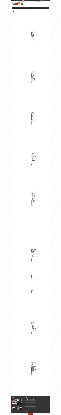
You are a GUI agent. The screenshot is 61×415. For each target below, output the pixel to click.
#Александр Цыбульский (33, 28)
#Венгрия (32, 73)
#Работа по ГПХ (32, 292)
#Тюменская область (33, 359)
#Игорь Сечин (32, 164)
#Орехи (31, 259)
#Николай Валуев (32, 247)
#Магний (32, 205)
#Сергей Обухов (32, 324)
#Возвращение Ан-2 (33, 83)
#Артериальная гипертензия (33, 43)
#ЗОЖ (31, 162)
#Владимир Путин (33, 80)
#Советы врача (32, 329)
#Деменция (32, 123)
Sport (21, 0)
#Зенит (31, 161)
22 (33, 402)
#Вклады (32, 77)
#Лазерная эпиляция (33, 200)
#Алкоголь (32, 32)
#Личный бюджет (32, 203)
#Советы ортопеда (33, 333)
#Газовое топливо (32, 108)
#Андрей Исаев (32, 34)
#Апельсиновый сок (33, 40)
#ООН (31, 258)
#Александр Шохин (33, 29)
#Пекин (31, 263)
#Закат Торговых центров (33, 156)
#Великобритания (32, 72)
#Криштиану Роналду (33, 196)
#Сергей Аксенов (32, 322)
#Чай (31, 372)
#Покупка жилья (32, 276)
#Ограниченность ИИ (33, 252)
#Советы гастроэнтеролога (33, 330)
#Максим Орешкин (33, 206)
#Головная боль (32, 117)
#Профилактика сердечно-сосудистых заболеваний (34, 290)
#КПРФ (31, 192)
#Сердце (32, 325)
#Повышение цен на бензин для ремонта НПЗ (35, 274)
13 (30, 401)
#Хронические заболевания (33, 366)
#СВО (31, 319)
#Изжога (32, 165)
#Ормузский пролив (33, 260)
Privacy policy (26, 409)
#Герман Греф (32, 113)
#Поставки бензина (33, 277)
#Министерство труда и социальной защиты (34, 224)
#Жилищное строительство (33, 151)
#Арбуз (31, 42)
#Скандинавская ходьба (33, 328)
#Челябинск (32, 373)
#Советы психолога (33, 334)
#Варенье (32, 70)
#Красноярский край (33, 193)
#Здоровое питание (33, 160)
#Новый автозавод (33, 250)
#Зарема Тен (32, 159)
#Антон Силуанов (32, 39)
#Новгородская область (33, 249)
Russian (27, 0)
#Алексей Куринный (33, 30)
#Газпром (32, 109)
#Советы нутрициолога (33, 332)
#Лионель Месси (32, 202)
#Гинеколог (32, 115)
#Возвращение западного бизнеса (34, 84)
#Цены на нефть (32, 368)
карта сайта (26, 410)
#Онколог (32, 255)
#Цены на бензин (32, 367)
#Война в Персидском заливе (34, 86)
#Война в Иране (32, 85)
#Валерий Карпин (32, 69)
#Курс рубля (32, 199)
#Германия (32, 114)
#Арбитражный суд (33, 41)
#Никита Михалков (33, 245)
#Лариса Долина (32, 201)
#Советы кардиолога (33, 331)
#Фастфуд (32, 364)
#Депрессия (32, 126)
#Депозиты (32, 125)
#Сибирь (32, 327)
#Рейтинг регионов (33, 295)
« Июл (25, 404)
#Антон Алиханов (32, 38)
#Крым (31, 197)
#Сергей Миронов (32, 323)
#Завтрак (32, 154)
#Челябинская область (33, 374)
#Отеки (31, 261)
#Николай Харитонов (33, 248)
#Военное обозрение (33, 82)
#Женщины (32, 150)
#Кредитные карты (33, 195)
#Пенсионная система (33, 264)
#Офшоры (32, 262)
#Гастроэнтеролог (32, 110)
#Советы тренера (32, 335)
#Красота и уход (32, 194)
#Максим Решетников (33, 207)
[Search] (48, 0)
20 (30, 402)
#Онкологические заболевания (34, 256)
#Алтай (31, 33)
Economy (25, 0)
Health (14, 0)
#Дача (31, 122)
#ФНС (31, 365)
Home (12, 0)
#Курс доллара (32, 198)
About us (26, 407)
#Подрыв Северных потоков (33, 275)
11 (27, 401)
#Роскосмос (32, 296)
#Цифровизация (32, 370)
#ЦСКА (31, 371)
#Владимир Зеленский (33, 78)
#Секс (31, 320)
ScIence (17, 0)
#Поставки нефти (32, 280)
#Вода (31, 81)
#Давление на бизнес (33, 121)
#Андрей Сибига (32, 36)
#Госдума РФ (32, 120)
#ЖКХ (31, 152)
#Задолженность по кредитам (34, 155)
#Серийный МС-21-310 (33, 326)
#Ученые (32, 363)
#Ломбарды (32, 204)
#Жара (31, 149)
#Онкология (32, 257)
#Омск (31, 254)
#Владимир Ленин (33, 79)
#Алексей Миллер (33, 31)
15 (33, 401)
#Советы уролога (32, 336)
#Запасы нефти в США (33, 157)
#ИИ (31, 166)
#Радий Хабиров (32, 293)
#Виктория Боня (32, 75)
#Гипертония (32, 116)
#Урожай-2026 (32, 361)
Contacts (26, 408)
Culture (19, 0)
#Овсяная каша (32, 251)
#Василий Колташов (33, 71)
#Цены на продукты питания (33, 369)
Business (23, 0)
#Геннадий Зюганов (33, 111)
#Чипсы (32, 375)
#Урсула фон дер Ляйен (33, 362)
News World (15, 6)
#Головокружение (32, 118)
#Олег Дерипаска (32, 253)
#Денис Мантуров (32, 124)
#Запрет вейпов (32, 158)
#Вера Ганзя (32, 74)
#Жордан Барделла (33, 153)
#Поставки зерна (32, 279)
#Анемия (32, 37)
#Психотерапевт (32, 291)
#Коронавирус (32, 190)
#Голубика (32, 119)
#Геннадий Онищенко (33, 112)
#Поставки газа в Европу (33, 278)
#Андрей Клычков (32, 35)
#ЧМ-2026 (32, 376)
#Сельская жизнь (32, 321)
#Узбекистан (32, 360)
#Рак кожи (32, 294)
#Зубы (31, 163)
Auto (20, 8)
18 (27, 402)
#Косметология (32, 191)
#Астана (32, 45)
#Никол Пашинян (32, 246)
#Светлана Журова (33, 318)
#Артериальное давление (33, 44)
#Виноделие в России (33, 76)
